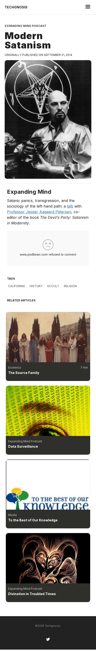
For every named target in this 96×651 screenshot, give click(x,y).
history (36, 286)
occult (53, 286)
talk (70, 206)
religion (70, 286)
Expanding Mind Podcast (25, 26)
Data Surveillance (23, 446)
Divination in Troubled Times (32, 594)
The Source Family (23, 373)
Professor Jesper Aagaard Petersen (39, 211)
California (16, 286)
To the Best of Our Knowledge (33, 520)
